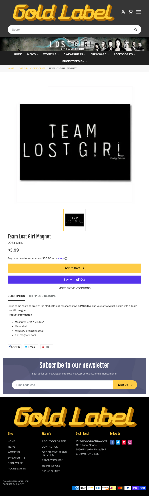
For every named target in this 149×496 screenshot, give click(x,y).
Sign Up (123, 384)
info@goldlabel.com (91, 440)
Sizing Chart (51, 471)
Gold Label (23, 481)
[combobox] (69, 29)
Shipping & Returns (42, 296)
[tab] (18, 297)
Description (16, 296)
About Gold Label (54, 441)
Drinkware (98, 54)
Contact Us (50, 446)
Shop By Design (73, 61)
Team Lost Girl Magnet (62, 68)
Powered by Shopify (13, 484)
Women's (49, 54)
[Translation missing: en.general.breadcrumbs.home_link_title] (74, 44)
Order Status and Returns (54, 453)
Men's (31, 54)
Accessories (123, 54)
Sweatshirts (73, 54)
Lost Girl (15, 242)
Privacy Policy (52, 460)
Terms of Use (51, 465)
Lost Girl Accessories (31, 68)
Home (18, 54)
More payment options (74, 288)
